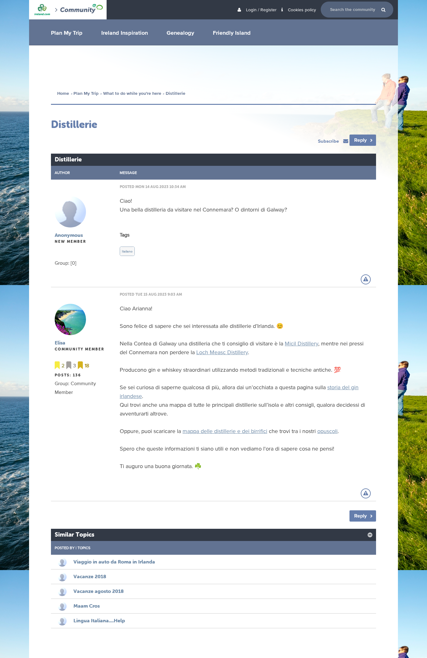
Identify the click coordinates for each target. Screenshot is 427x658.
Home (63, 93)
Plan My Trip (67, 32)
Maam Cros (86, 606)
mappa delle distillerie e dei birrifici (225, 431)
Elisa (60, 342)
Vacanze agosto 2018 (98, 591)
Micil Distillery (301, 343)
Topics (84, 547)
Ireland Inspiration (124, 32)
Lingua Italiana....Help (99, 620)
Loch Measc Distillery (222, 352)
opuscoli (327, 431)
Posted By (65, 547)
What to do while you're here (132, 93)
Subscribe (329, 141)
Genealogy (180, 32)
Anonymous (69, 235)
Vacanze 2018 (89, 576)
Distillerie (175, 93)
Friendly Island (232, 32)
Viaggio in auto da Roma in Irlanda (114, 561)
